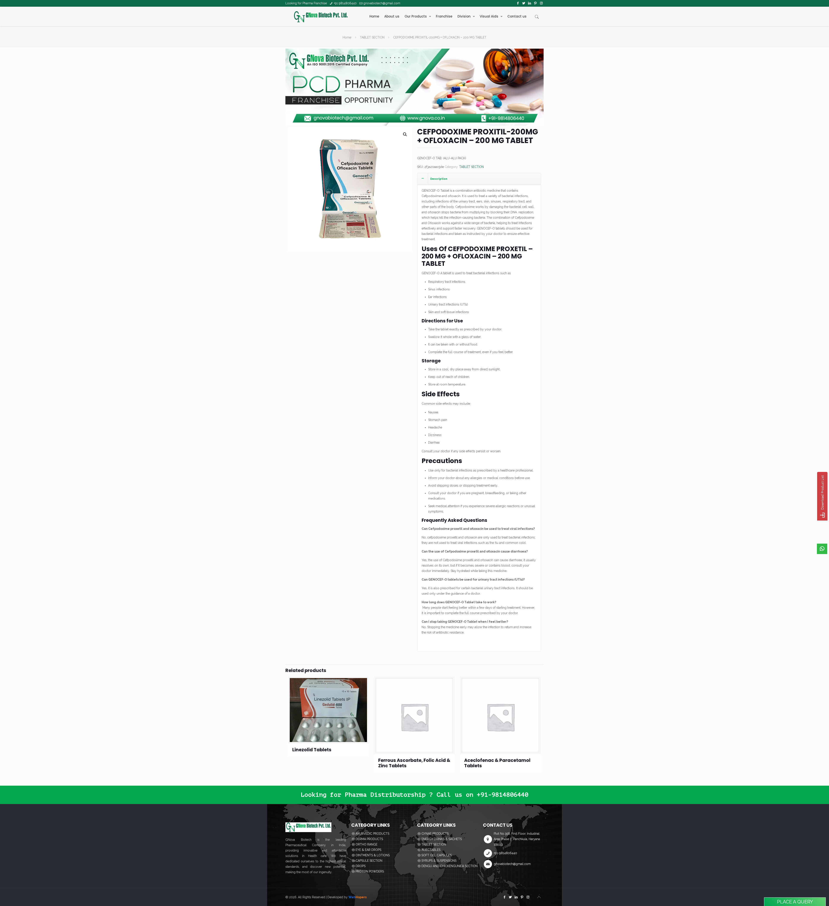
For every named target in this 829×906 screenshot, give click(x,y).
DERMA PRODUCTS (369, 839)
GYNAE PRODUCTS (435, 833)
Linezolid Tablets (311, 750)
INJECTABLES (430, 850)
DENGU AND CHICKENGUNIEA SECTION (449, 866)
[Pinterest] (535, 3)
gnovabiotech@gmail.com (381, 3)
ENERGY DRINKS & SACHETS (441, 839)
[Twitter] (524, 3)
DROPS (360, 866)
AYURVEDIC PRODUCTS (372, 833)
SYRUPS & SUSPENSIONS (438, 860)
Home (347, 37)
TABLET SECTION (372, 37)
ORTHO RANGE (366, 844)
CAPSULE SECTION (369, 860)
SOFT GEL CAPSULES (436, 855)
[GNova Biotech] (321, 16)
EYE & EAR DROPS (368, 850)
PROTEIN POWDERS (370, 871)
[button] (405, 134)
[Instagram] (541, 3)
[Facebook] (518, 3)
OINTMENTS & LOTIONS (373, 855)
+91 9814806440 (345, 3)
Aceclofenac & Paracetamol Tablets (497, 763)
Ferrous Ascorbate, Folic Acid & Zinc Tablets (414, 763)
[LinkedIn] (529, 3)
